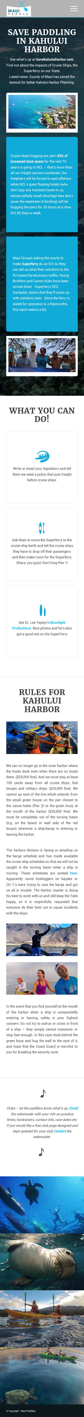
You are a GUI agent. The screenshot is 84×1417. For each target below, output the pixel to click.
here (73, 873)
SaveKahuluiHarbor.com (54, 59)
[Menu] (72, 8)
